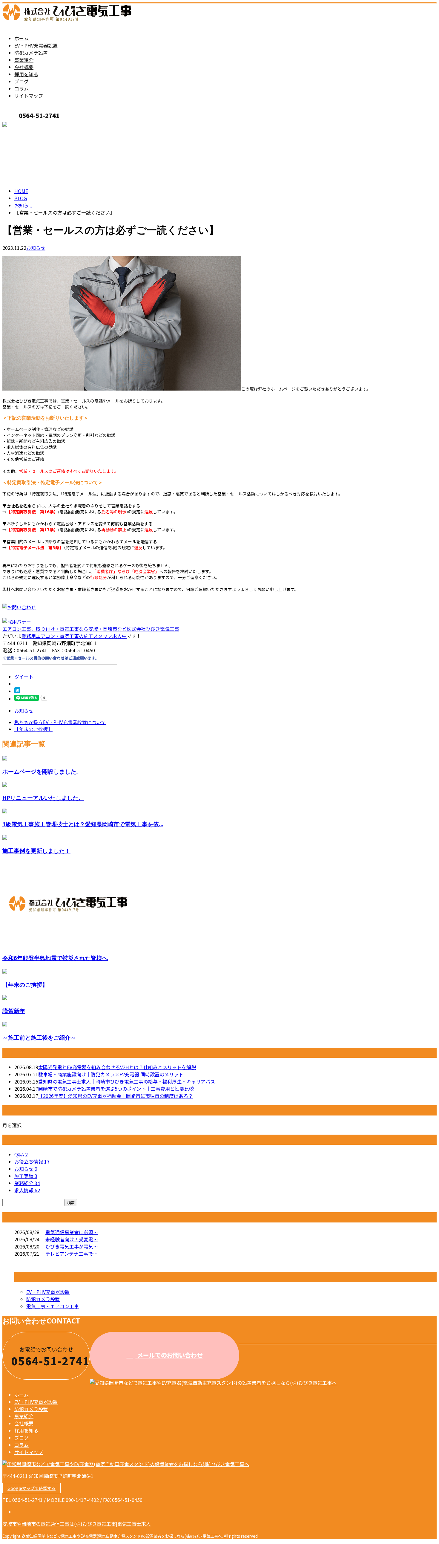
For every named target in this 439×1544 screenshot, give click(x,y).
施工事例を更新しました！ (36, 850)
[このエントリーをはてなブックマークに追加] (17, 691)
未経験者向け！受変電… (71, 1239)
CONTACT (23, 125)
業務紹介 (27, 1183)
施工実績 (25, 1175)
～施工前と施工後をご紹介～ (39, 1037)
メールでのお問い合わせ (169, 1355)
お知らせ (35, 247)
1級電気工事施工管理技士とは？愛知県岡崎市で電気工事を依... (82, 824)
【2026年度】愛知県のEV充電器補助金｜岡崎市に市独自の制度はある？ (115, 1095)
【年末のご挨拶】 (25, 984)
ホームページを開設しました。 (42, 771)
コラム (21, 88)
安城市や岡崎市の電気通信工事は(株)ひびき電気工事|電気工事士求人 (76, 1523)
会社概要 (23, 67)
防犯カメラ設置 (31, 52)
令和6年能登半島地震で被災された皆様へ (55, 958)
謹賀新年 (13, 1010)
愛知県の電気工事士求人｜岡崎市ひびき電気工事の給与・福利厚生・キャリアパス (126, 1081)
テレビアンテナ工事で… (71, 1253)
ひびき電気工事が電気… (71, 1246)
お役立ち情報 (32, 1161)
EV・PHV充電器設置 (36, 45)
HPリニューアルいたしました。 (43, 797)
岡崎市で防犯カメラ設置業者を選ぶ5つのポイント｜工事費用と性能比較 (116, 1088)
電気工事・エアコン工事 (52, 1306)
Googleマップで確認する (31, 1488)
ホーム (21, 38)
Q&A (21, 1154)
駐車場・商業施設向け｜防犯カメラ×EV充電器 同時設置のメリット (110, 1074)
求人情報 (27, 1190)
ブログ (21, 81)
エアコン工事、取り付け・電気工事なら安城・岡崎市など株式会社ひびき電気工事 (90, 628)
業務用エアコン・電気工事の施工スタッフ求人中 (74, 635)
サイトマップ (28, 95)
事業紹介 (23, 59)
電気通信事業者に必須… (71, 1232)
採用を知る (26, 74)
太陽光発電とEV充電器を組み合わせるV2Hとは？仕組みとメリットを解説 (117, 1067)
